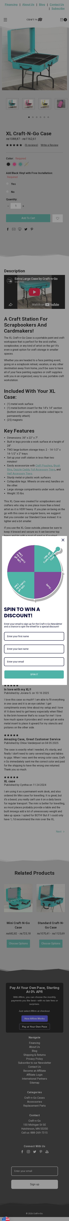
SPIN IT (34, 674)
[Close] (63, 540)
